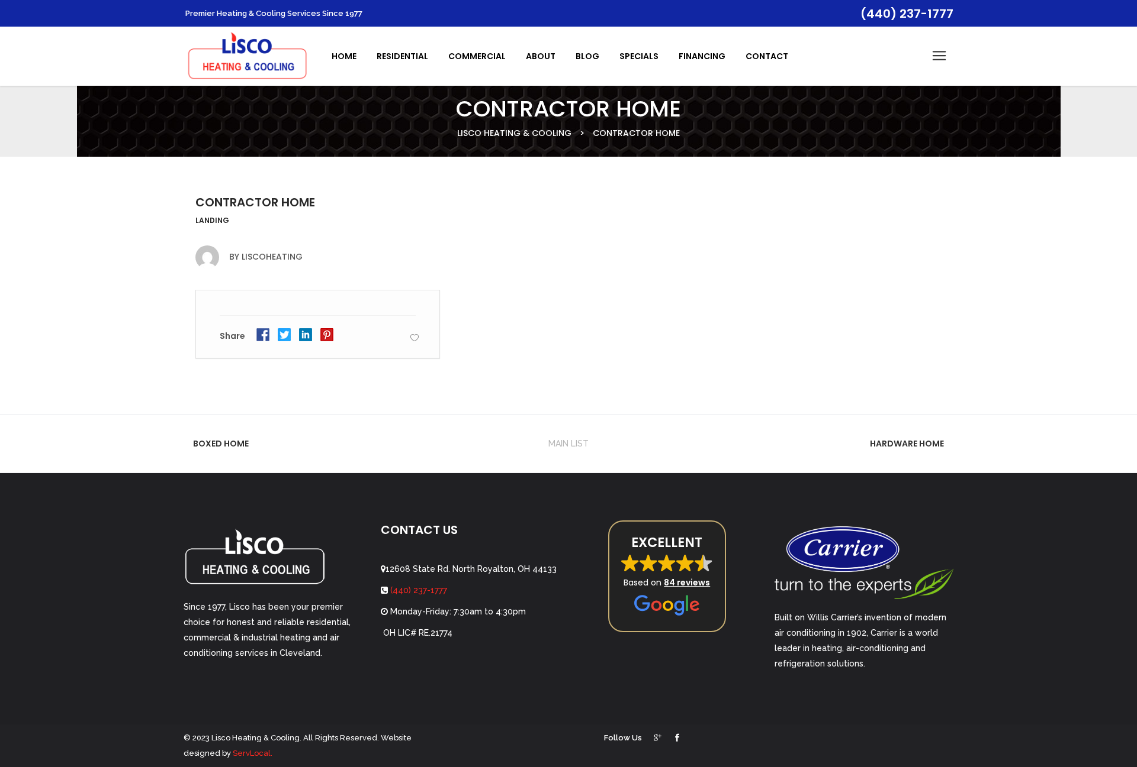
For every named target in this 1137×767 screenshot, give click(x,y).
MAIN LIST (568, 443)
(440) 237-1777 (417, 590)
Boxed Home (221, 443)
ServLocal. (252, 753)
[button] (667, 576)
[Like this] (414, 337)
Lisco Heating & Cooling (514, 133)
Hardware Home (907, 443)
